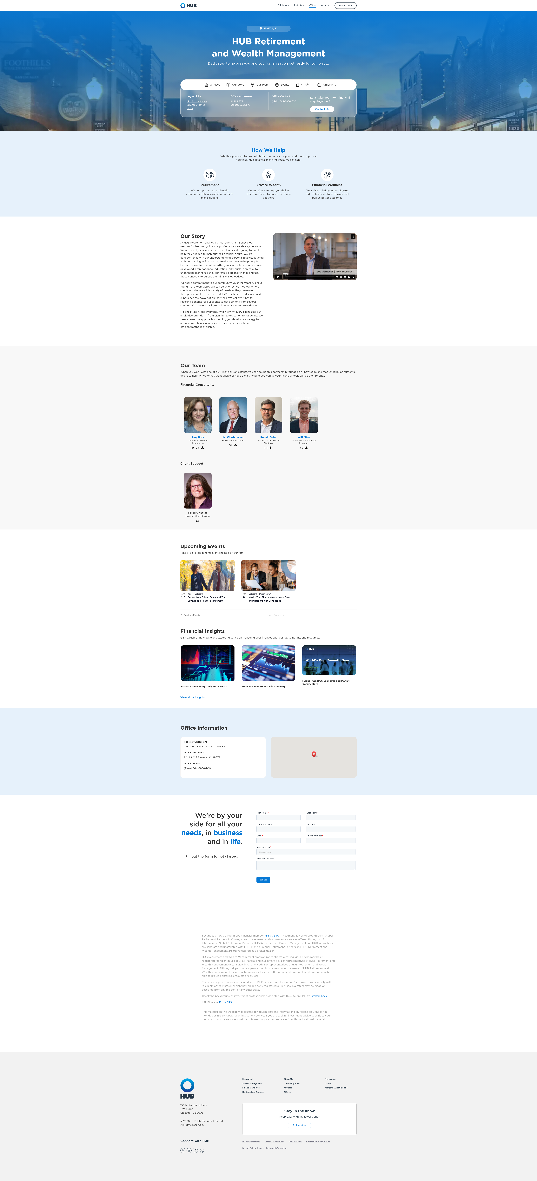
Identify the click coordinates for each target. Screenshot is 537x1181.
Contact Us (322, 109)
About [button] (324, 5)
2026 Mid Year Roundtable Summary (263, 686)
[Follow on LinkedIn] (182, 1150)
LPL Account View (197, 101)
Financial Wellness (251, 1088)
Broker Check (295, 1142)
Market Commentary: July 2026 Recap (204, 686)
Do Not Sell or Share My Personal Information (264, 1148)
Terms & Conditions (274, 1142)
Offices (287, 1092)
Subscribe (299, 1125)
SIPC (277, 936)
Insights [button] (298, 5)
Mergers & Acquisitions (336, 1088)
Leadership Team (292, 1084)
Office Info (329, 85)
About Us (288, 1079)
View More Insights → (194, 697)
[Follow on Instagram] (189, 1150)
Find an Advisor (345, 5)
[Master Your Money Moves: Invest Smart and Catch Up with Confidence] (268, 575)
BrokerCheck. (319, 996)
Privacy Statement (251, 1142)
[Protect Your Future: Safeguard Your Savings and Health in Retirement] (207, 575)
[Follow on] (207, 1150)
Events (284, 85)
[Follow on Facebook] (195, 1150)
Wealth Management (252, 1084)
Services (214, 85)
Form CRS (225, 1002)
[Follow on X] (201, 1150)
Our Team (262, 85)
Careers (328, 1084)
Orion (190, 108)
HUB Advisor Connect (253, 1092)
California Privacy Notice (318, 1142)
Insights (306, 85)
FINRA (268, 936)
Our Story (237, 85)
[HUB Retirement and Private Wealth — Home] (188, 5)
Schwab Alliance (196, 105)
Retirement (247, 1079)
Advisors (288, 1088)
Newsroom (330, 1079)
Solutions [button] (282, 5)
